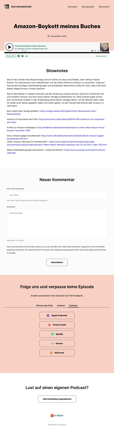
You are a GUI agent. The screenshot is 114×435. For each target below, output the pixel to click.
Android (61, 305)
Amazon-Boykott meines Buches (30, 46)
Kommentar (11, 207)
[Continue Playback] (9, 47)
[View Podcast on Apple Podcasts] (18, 56)
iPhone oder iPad (44, 305)
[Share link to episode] (98, 51)
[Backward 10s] (23, 51)
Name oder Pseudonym (15, 189)
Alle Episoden (88, 7)
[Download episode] (92, 51)
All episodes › (102, 56)
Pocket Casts (59, 325)
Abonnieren (104, 7)
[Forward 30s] (25, 51)
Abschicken (57, 262)
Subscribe (11, 56)
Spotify (59, 334)
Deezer (59, 343)
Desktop (73, 305)
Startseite (72, 7)
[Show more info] (95, 51)
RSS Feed (59, 353)
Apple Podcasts (59, 315)
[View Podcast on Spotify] (22, 56)
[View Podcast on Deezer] (26, 56)
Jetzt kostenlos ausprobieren (57, 399)
